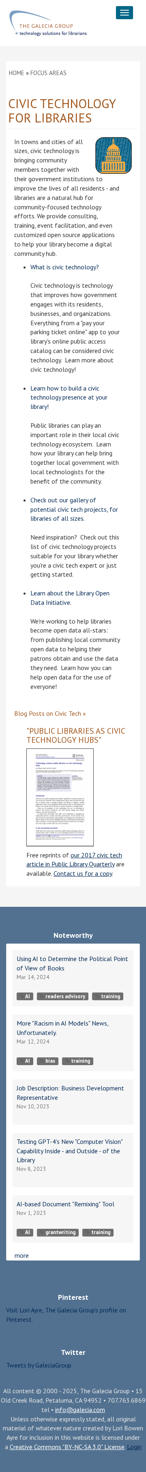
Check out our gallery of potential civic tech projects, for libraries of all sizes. (74, 509)
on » (50, 713)
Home (16, 73)
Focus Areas (48, 73)
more (22, 1255)
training (110, 996)
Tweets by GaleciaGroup (38, 1365)
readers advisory (65, 996)
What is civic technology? (64, 267)
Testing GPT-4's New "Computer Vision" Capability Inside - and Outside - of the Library (69, 1150)
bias (50, 1060)
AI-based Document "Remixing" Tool (65, 1204)
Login (134, 1447)
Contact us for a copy (83, 873)
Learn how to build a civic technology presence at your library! (68, 397)
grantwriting (60, 1232)
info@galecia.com (80, 1409)
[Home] (48, 23)
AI (27, 996)
